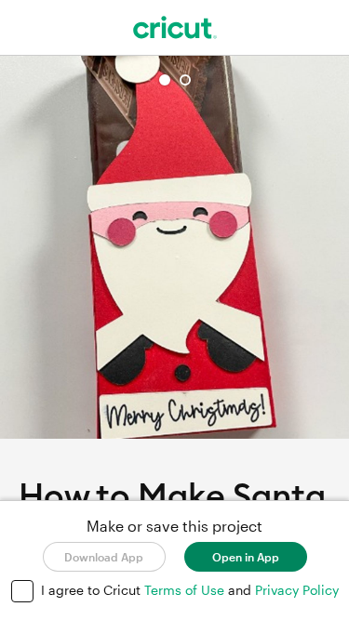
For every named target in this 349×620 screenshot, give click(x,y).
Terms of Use (186, 590)
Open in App (245, 556)
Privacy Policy (297, 590)
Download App (103, 556)
